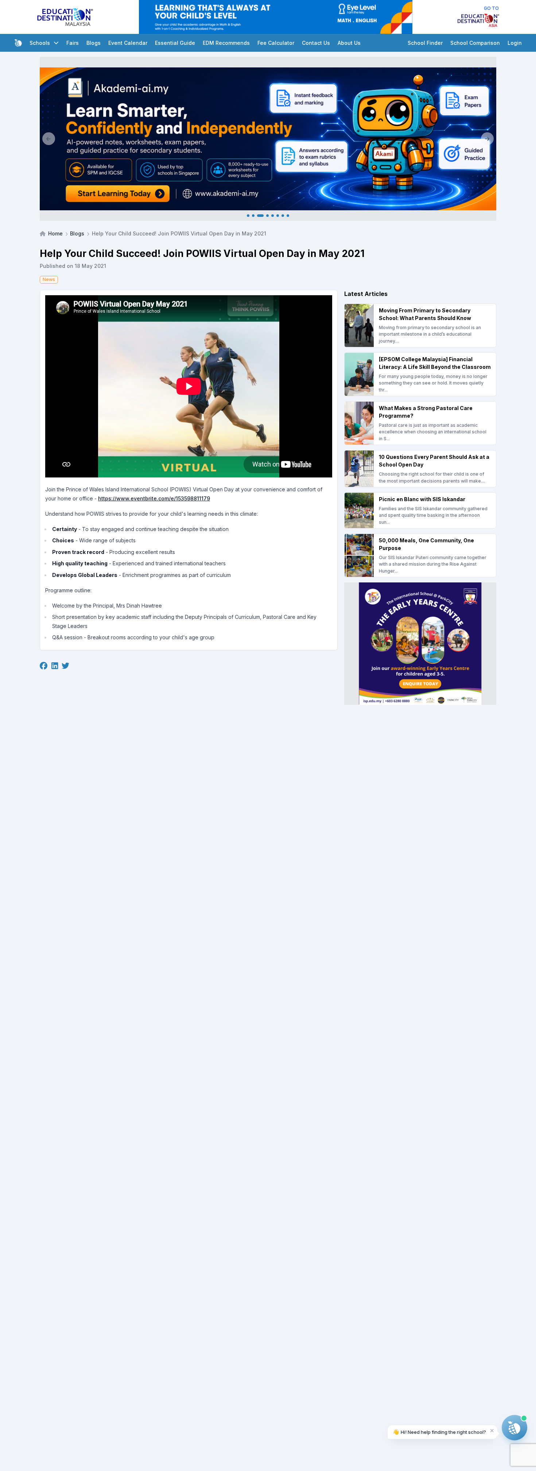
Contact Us (316, 43)
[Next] (487, 139)
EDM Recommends (226, 43)
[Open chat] (514, 1427)
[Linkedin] (54, 666)
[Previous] (48, 139)
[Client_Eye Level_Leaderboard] (275, 17)
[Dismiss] (492, 1430)
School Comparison (475, 43)
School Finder (425, 43)
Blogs (93, 43)
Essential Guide (175, 43)
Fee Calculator (275, 43)
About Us (349, 43)
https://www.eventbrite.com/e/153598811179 (154, 498)
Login (515, 43)
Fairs (72, 43)
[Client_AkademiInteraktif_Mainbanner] (268, 139)
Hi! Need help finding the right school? (439, 1432)
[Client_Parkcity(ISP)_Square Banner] (420, 643)
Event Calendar (127, 43)
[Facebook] (43, 666)
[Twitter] (65, 666)
